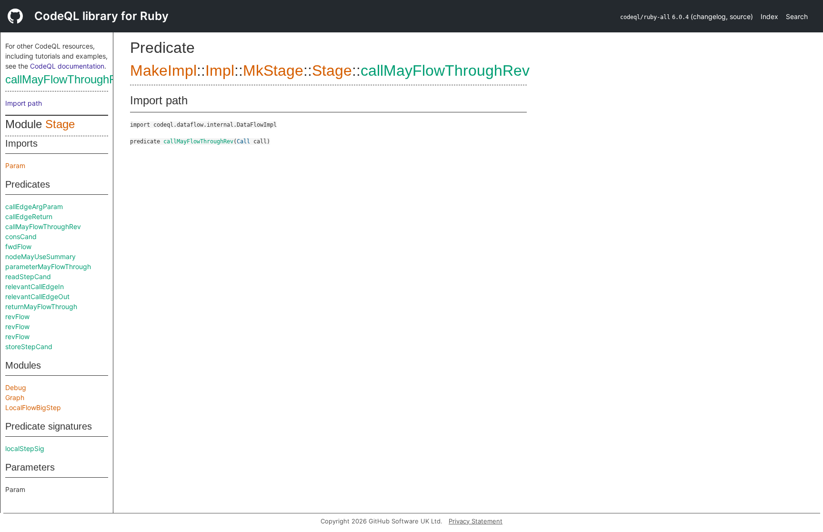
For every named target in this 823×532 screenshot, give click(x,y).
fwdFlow (18, 246)
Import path (23, 103)
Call (243, 141)
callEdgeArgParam (34, 206)
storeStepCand (28, 346)
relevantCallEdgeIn (34, 286)
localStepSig (24, 448)
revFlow (17, 316)
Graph (14, 397)
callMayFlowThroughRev (67, 79)
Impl (219, 70)
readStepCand (28, 276)
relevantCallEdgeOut (37, 296)
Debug (15, 387)
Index (769, 16)
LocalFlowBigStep (33, 407)
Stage (60, 124)
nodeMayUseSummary (40, 256)
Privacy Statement (475, 521)
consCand (21, 236)
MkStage (273, 70)
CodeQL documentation (67, 66)
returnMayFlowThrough (41, 306)
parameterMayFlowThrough (48, 266)
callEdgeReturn (28, 216)
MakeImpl (163, 70)
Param (15, 165)
